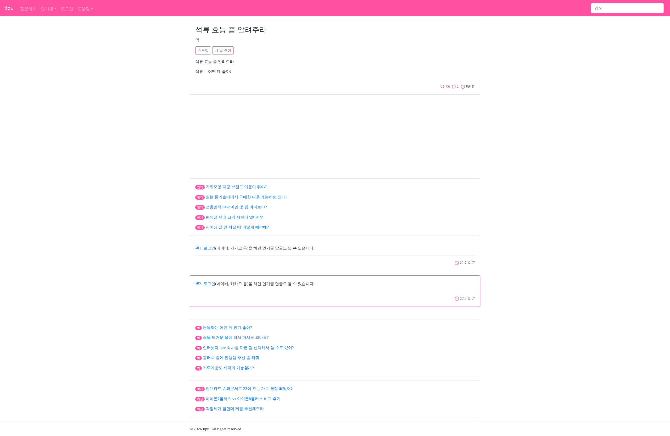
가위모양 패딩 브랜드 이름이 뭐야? (236, 187)
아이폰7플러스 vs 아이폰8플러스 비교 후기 (243, 399)
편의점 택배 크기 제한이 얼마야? (234, 217)
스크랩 (203, 50)
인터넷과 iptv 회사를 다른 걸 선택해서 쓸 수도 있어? (248, 348)
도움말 (83, 8)
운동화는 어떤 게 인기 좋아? (227, 327)
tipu (9, 8)
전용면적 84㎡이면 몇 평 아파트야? (236, 207)
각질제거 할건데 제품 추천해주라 (235, 409)
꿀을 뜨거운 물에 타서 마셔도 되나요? (236, 337)
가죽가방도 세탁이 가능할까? (228, 368)
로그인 (67, 8)
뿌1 (198, 248)
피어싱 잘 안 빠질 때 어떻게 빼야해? (237, 227)
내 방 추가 (223, 50)
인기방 (47, 8)
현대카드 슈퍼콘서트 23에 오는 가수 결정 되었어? (249, 388)
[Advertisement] (335, 135)
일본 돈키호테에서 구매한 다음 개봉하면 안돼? (246, 197)
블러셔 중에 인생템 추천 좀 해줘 (231, 358)
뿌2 (198, 284)
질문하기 (28, 8)
